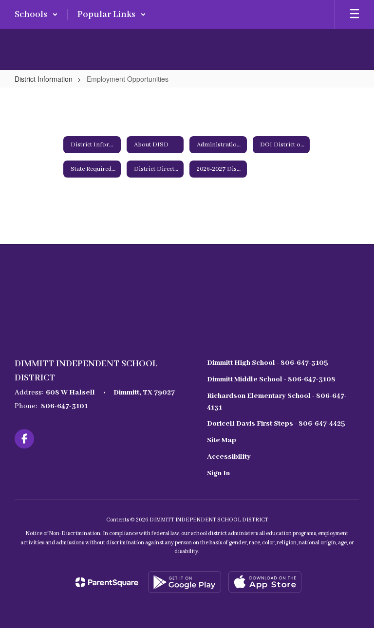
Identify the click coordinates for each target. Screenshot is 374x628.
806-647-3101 (64, 406)
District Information (44, 79)
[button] (36, 14)
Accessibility (229, 456)
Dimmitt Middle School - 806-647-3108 (271, 379)
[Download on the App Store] (264, 582)
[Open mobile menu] (354, 14)
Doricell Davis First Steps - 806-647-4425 (276, 423)
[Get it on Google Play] (184, 582)
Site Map (221, 440)
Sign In (218, 473)
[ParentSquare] (107, 582)
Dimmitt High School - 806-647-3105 (267, 363)
